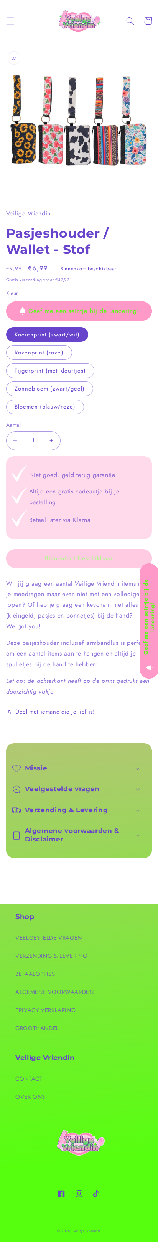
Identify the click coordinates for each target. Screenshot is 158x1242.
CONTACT (28, 1079)
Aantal (13, 425)
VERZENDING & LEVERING (51, 956)
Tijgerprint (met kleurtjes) (50, 370)
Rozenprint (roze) (39, 352)
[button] (10, 21)
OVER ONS (30, 1097)
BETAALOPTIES (35, 974)
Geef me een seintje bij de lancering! (83, 310)
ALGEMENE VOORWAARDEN (54, 992)
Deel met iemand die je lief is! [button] (55, 711)
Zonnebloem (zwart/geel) (50, 388)
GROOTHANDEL (37, 1028)
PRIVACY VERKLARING (45, 1010)
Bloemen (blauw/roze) (45, 406)
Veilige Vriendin (87, 1231)
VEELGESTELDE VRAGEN (48, 938)
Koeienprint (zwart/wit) (47, 334)
